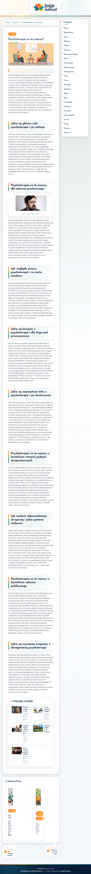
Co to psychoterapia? (47, 709)
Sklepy (66, 93)
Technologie (68, 102)
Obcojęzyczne (69, 72)
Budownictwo (68, 32)
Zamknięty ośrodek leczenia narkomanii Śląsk (10, 825)
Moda (66, 58)
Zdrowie (12, 34)
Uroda (66, 119)
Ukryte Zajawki (39, 813)
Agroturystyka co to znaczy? (47, 728)
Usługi (66, 124)
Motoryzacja (68, 63)
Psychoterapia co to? (25, 709)
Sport (66, 98)
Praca (66, 76)
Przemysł (67, 85)
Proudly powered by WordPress (32, 871)
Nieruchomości (69, 67)
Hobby (66, 45)
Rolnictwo (67, 89)
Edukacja (67, 41)
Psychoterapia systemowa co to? (26, 729)
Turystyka (67, 111)
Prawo (66, 80)
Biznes (66, 28)
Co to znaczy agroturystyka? (25, 751)
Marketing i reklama (71, 54)
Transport (67, 106)
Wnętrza (67, 128)
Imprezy (67, 50)
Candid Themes (65, 871)
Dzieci (66, 37)
